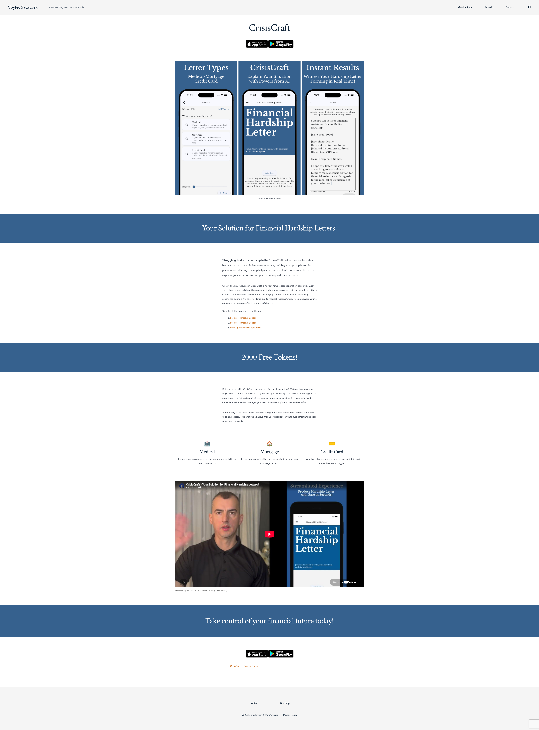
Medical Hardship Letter (243, 317)
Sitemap (285, 703)
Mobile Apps (464, 7)
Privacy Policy (290, 715)
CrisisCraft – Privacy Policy (244, 666)
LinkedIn (489, 7)
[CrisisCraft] (257, 43)
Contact (510, 7)
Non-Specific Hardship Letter (245, 327)
